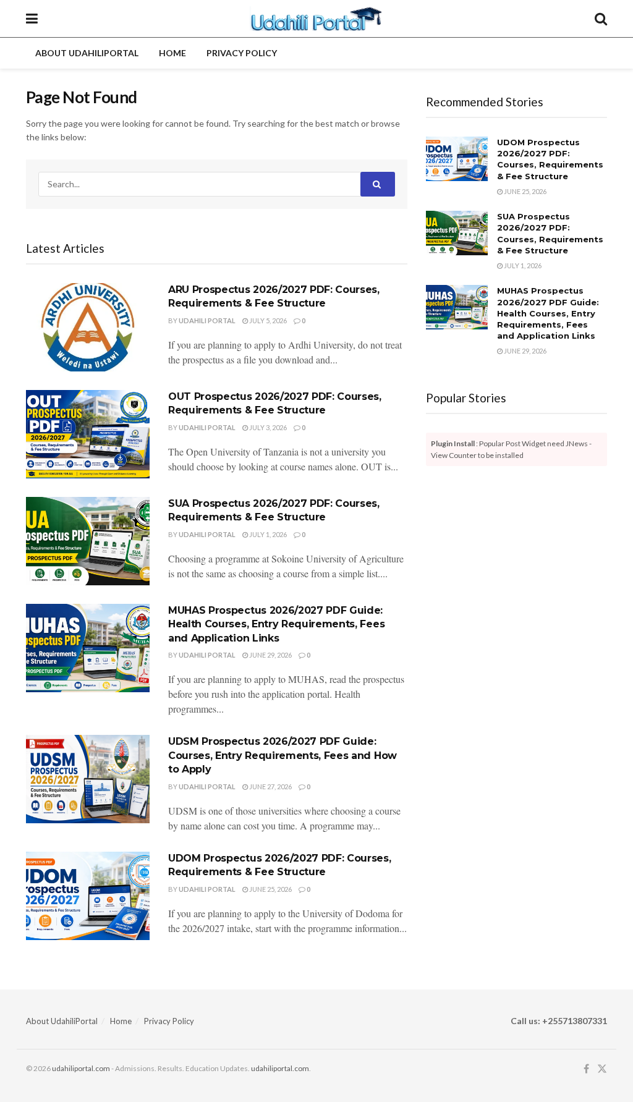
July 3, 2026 (267, 427)
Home (172, 53)
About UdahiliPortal (86, 53)
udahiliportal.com (81, 1068)
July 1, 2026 (267, 534)
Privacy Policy (241, 53)
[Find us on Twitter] (602, 1069)
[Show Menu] (32, 18)
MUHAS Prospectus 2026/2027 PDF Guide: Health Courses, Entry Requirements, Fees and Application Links (276, 624)
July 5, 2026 (267, 320)
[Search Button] (601, 18)
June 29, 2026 (270, 655)
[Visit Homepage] (316, 18)
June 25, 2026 (270, 889)
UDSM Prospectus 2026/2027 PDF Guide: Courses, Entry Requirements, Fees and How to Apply (282, 755)
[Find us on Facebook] (586, 1069)
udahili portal (207, 320)
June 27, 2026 (270, 786)
